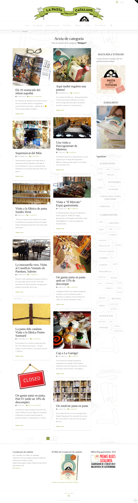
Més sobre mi (17, 468)
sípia (111, 321)
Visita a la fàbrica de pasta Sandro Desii (31, 210)
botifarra (114, 182)
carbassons (109, 214)
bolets (110, 175)
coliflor (102, 240)
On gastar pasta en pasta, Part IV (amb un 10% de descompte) (30, 399)
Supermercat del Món (28, 153)
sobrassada (102, 321)
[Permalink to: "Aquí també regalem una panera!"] (72, 65)
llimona (103, 265)
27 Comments (32, 215)
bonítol (100, 180)
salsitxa (113, 309)
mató (115, 264)
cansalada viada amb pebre (110, 197)
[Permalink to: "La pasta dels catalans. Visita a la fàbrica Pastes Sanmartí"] (31, 314)
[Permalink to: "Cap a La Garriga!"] (72, 330)
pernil (119, 288)
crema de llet (104, 246)
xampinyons (118, 331)
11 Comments (73, 287)
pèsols (102, 298)
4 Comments (76, 93)
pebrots (109, 288)
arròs (108, 169)
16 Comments (73, 208)
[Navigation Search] (111, 26)
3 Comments (72, 152)
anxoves (100, 169)
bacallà (117, 169)
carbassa (104, 206)
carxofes (113, 223)
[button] (136, 2)
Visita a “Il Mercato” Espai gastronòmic (68, 203)
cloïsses (113, 235)
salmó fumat (114, 304)
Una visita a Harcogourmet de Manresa (66, 146)
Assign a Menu (69, 493)
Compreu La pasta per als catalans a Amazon (65, 482)
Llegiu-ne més (19, 113)
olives (113, 278)
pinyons (119, 292)
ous (99, 283)
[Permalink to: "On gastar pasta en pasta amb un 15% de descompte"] (72, 254)
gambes (103, 258)
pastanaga (110, 283)
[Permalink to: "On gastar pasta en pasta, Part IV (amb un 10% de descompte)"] (31, 377)
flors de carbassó (106, 251)
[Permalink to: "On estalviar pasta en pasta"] (72, 391)
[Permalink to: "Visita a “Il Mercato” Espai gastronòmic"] (72, 187)
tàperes (117, 326)
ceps (110, 229)
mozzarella (18, 298)
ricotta (116, 298)
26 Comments (35, 339)
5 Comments (74, 356)
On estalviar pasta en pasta (72, 406)
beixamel (100, 173)
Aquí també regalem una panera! (71, 88)
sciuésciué (106, 315)
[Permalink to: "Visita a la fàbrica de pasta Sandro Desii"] (31, 193)
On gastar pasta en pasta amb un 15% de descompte (70, 280)
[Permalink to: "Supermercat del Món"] (31, 135)
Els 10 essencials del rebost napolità (27, 91)
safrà (102, 306)
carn (100, 222)
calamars (113, 189)
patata (120, 283)
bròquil (100, 188)
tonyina (103, 327)
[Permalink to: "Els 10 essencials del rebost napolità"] (31, 67)
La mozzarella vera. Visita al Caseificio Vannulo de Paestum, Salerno (31, 268)
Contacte (122, 2)
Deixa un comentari (35, 96)
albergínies (107, 163)
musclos (102, 277)
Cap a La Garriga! (67, 353)
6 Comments (35, 156)
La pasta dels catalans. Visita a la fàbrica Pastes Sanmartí (30, 332)
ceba (101, 230)
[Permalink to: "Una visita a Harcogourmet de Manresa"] (72, 127)
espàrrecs (118, 245)
